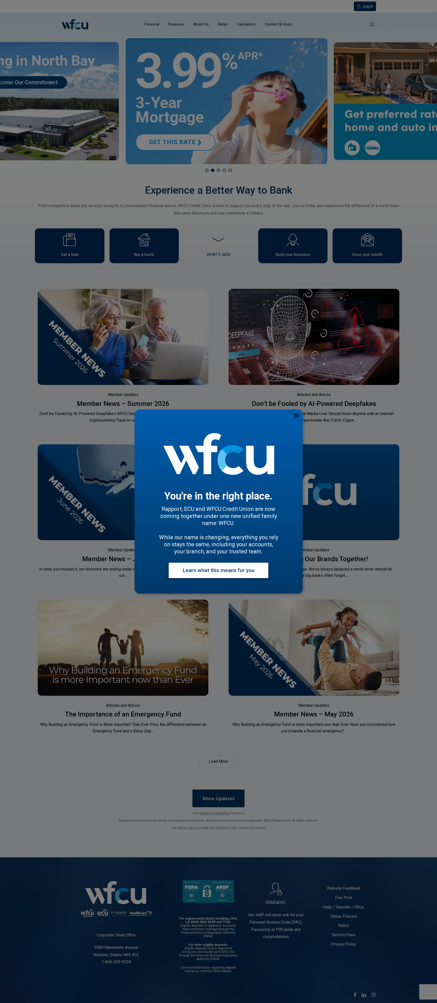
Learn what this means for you (218, 570)
